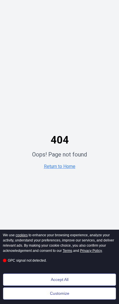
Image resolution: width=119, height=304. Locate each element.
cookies (22, 235)
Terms (67, 251)
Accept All (59, 279)
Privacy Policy (91, 251)
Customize (59, 293)
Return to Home (59, 166)
